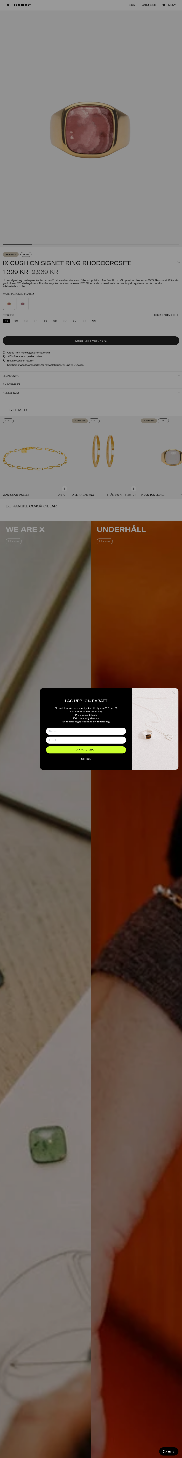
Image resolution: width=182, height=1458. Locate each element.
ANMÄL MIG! (86, 749)
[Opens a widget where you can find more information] (168, 1451)
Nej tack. (86, 758)
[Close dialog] (173, 693)
